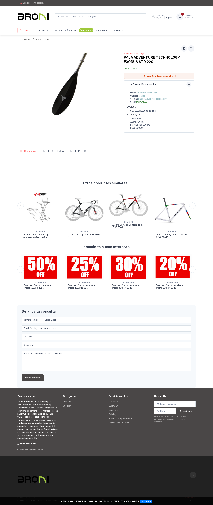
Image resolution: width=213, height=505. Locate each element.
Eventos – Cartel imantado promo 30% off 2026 (125, 286)
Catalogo (113, 414)
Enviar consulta (32, 377)
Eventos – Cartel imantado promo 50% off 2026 (37, 286)
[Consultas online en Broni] (193, 475)
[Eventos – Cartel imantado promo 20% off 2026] (172, 267)
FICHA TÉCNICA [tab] (55, 151)
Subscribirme (186, 411)
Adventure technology (147, 93)
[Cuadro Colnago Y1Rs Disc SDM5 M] (84, 209)
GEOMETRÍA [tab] (79, 151)
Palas (47, 39)
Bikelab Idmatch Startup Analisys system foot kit (36, 235)
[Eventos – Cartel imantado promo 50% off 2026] (40, 267)
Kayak (38, 39)
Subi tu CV (101, 30)
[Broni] (33, 17)
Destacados (86, 30)
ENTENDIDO (146, 501)
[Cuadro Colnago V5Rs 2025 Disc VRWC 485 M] (172, 209)
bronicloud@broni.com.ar (31, 450)
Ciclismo (43, 30)
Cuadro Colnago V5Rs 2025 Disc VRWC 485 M (172, 235)
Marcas (72, 30)
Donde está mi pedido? (33, 3)
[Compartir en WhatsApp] (184, 48)
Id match (40, 232)
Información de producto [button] (145, 84)
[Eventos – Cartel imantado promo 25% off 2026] (84, 267)
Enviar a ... (27, 30)
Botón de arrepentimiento (121, 418)
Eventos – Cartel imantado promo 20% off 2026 (169, 286)
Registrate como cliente (120, 423)
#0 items (189, 16)
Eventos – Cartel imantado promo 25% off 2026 (81, 286)
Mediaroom (114, 410)
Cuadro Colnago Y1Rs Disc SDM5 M (84, 235)
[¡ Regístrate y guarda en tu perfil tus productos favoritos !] (191, 48)
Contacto (118, 30)
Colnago (84, 232)
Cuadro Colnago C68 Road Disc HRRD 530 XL (127, 226)
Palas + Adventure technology (152, 99)
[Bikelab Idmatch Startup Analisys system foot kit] (40, 209)
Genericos (40, 282)
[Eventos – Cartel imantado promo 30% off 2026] (128, 267)
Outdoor (58, 30)
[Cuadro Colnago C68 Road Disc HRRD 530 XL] (128, 205)
